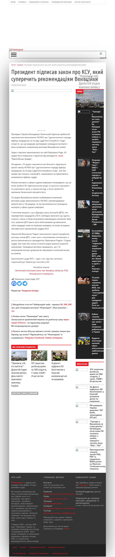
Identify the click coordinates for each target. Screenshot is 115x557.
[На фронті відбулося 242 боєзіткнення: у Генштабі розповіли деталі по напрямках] (59, 360)
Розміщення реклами (56, 547)
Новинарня (17, 483)
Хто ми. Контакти (19, 553)
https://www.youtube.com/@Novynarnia (59, 513)
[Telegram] (24, 283)
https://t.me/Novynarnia (53, 504)
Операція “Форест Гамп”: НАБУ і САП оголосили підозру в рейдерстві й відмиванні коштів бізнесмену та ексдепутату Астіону (97, 178)
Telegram (29, 338)
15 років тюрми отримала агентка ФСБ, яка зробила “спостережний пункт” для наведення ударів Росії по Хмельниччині (99, 293)
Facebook (39, 338)
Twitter (48, 338)
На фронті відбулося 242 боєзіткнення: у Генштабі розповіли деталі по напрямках (97, 394)
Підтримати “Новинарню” (39, 553)
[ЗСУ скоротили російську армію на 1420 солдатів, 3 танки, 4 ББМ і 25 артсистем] (39, 360)
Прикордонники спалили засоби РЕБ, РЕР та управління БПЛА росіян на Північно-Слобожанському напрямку (97, 459)
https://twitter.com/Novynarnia (55, 499)
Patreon (66, 529)
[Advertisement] (62, 26)
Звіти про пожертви (60, 553)
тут (12, 311)
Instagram (57, 338)
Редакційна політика (37, 547)
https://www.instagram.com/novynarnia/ (59, 508)
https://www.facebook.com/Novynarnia (59, 494)
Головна (23, 547)
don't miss (16, 393)
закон (24, 393)
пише (60, 156)
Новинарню (83, 485)
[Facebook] (14, 283)
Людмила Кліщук (30, 290)
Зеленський (33, 393)
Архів (15, 547)
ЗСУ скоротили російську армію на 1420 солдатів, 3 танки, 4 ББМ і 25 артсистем (39, 369)
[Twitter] (19, 283)
